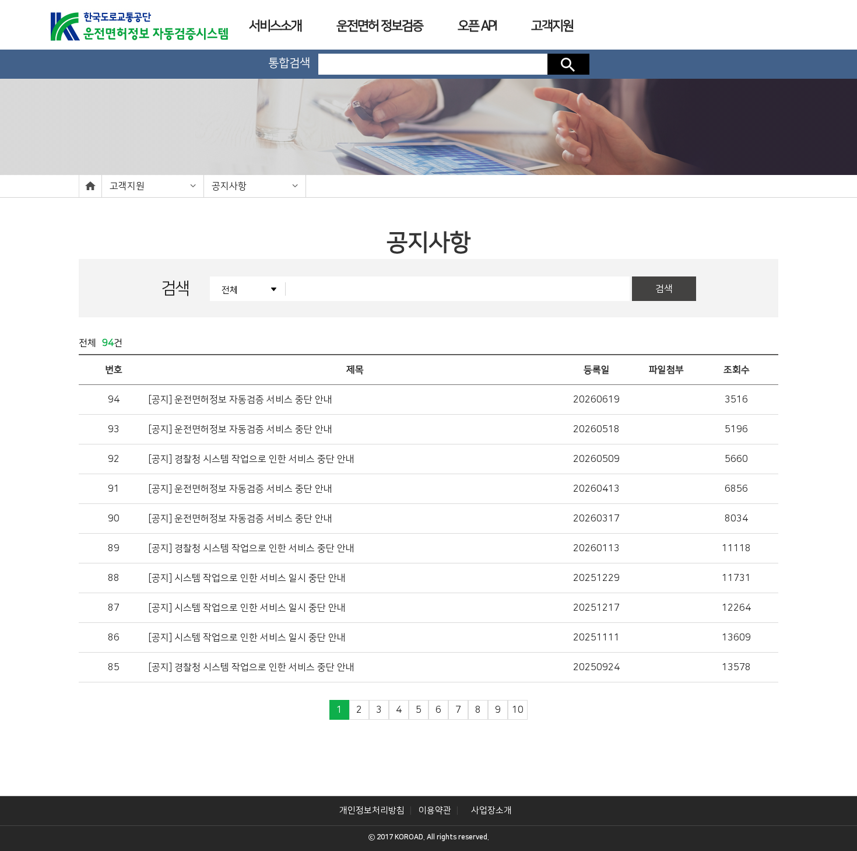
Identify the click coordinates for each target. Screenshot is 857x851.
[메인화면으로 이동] (139, 23)
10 (518, 710)
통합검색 (289, 63)
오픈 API (477, 26)
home (90, 186)
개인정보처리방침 (372, 810)
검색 (568, 64)
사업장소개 (491, 810)
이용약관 (435, 810)
